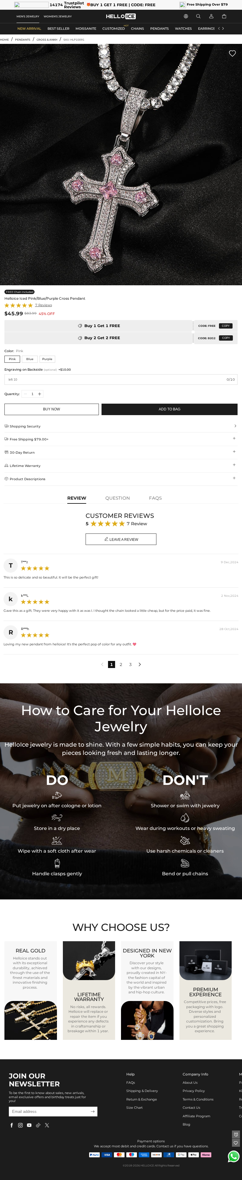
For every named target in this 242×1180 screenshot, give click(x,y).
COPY (226, 325)
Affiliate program (196, 1116)
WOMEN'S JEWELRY (58, 16)
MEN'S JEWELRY (28, 16)
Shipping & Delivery (142, 1091)
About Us (190, 1083)
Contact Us (191, 1108)
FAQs (130, 1083)
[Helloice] (121, 16)
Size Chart (134, 1108)
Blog (186, 1124)
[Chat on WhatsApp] (234, 1156)
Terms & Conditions (198, 1099)
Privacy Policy (194, 1091)
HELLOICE (147, 1165)
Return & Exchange (141, 1099)
